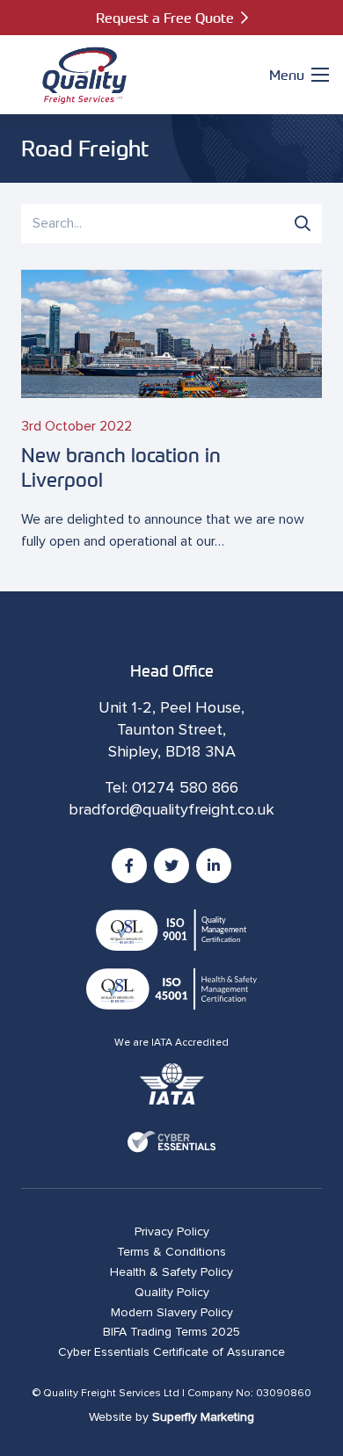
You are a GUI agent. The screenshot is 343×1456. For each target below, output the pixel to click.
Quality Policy (172, 1292)
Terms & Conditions (171, 1252)
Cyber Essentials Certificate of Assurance (171, 1352)
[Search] (302, 223)
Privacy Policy (172, 1232)
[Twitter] (171, 865)
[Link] (84, 74)
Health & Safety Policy (171, 1272)
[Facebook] (129, 865)
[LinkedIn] (213, 865)
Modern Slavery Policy (172, 1313)
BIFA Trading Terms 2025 (171, 1332)
